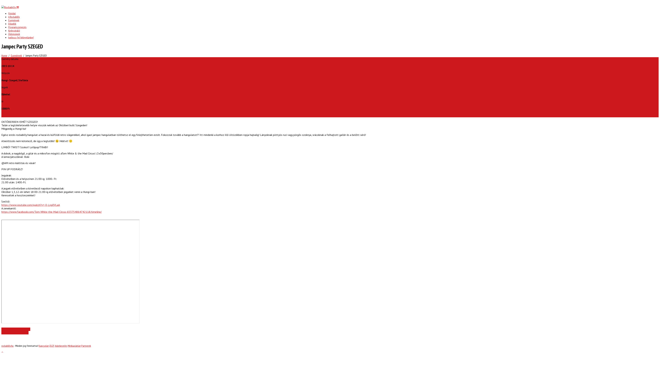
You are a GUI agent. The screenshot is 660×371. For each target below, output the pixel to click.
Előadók (12, 23)
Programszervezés (17, 27)
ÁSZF (51, 345)
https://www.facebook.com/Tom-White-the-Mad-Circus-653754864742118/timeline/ (51, 211)
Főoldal (12, 13)
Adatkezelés (61, 345)
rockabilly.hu (7, 345)
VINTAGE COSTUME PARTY (14, 332)
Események (13, 20)
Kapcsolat (44, 345)
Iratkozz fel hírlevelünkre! (21, 37)
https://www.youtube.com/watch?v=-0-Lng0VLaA (30, 205)
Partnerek (86, 345)
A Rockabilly (14, 17)
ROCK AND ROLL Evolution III (16, 329)
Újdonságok (14, 34)
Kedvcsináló (14, 30)
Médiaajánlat (74, 345)
